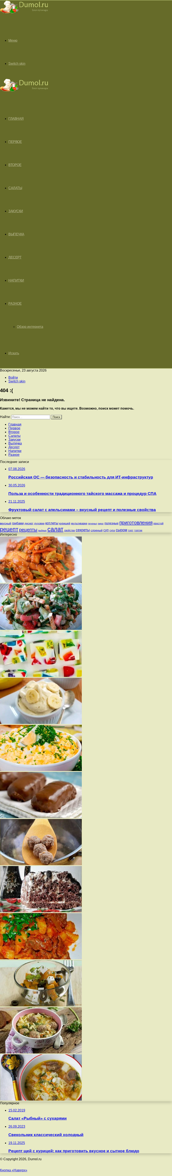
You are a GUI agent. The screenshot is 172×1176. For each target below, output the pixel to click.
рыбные (42, 530)
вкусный (5, 523)
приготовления (135, 522)
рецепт (9, 529)
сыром (121, 530)
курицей (64, 523)
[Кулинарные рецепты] (24, 14)
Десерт (14, 257)
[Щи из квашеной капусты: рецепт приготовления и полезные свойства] (41, 1099)
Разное (15, 303)
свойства (69, 530)
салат (55, 529)
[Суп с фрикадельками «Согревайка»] (41, 864)
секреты (83, 530)
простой (158, 523)
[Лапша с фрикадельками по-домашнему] (41, 1052)
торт (130, 530)
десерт (29, 523)
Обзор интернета (30, 326)
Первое (15, 142)
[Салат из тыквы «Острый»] (41, 1005)
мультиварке (79, 523)
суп (106, 530)
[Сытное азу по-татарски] (41, 958)
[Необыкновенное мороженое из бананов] (41, 723)
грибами (18, 523)
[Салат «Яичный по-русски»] (41, 770)
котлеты (51, 523)
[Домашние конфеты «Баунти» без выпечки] (41, 817)
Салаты (15, 188)
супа (112, 530)
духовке (39, 523)
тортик (138, 530)
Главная (14, 424)
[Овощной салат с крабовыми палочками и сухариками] (41, 628)
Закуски (15, 211)
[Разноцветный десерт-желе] (41, 676)
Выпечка (16, 234)
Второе (14, 165)
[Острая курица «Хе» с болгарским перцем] (41, 581)
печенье (92, 523)
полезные (111, 523)
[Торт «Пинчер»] (41, 911)
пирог (101, 523)
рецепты (28, 529)
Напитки (16, 280)
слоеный (97, 530)
